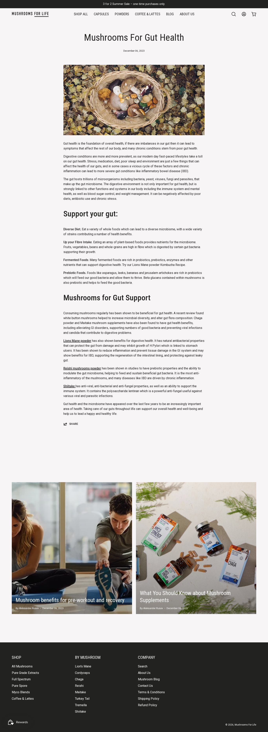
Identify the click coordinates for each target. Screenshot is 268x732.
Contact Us (145, 686)
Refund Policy (147, 705)
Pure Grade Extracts (25, 673)
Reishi (79, 686)
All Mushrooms (22, 666)
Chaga (79, 679)
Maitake (80, 692)
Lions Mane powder (77, 341)
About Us (144, 673)
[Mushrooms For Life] (30, 14)
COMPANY (146, 657)
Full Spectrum (21, 679)
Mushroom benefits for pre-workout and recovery (70, 600)
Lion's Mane (83, 666)
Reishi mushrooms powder (82, 368)
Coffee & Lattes (23, 698)
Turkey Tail (82, 698)
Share (73, 424)
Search (142, 666)
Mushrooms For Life (245, 724)
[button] (234, 14)
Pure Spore (19, 686)
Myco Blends (21, 692)
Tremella (81, 705)
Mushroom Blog (149, 679)
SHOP (16, 657)
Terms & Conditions (151, 692)
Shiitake (69, 386)
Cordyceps (82, 673)
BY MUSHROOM (87, 657)
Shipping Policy (148, 698)
